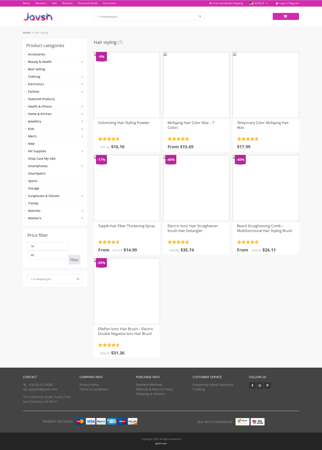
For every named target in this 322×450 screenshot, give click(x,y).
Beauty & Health (88, 3)
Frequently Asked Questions (213, 385)
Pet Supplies (37, 151)
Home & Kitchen (40, 114)
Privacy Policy (89, 385)
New (31, 144)
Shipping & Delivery (150, 394)
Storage (33, 188)
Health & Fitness (40, 106)
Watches (67, 3)
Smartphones (38, 166)
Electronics (110, 3)
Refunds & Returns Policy (154, 389)
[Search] (78, 279)
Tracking (199, 389)
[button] (259, 3)
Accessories (36, 54)
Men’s (26, 3)
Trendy (33, 203)
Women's (34, 218)
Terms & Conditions (94, 389)
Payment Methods (149, 385)
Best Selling (36, 69)
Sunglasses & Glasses (44, 196)
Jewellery (34, 121)
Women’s (41, 3)
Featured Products (41, 99)
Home (26, 32)
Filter (74, 259)
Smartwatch (37, 173)
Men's (32, 136)
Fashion (33, 91)
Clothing (34, 76)
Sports (32, 181)
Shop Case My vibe (42, 158)
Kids (54, 3)
